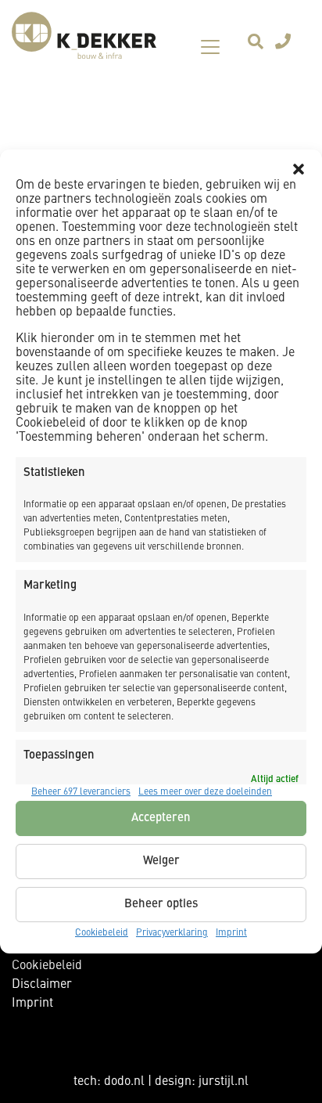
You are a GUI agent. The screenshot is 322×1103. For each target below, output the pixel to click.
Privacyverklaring (172, 933)
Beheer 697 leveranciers (81, 792)
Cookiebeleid (101, 933)
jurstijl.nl (224, 1082)
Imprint (231, 933)
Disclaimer (42, 985)
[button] (298, 169)
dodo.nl (124, 1082)
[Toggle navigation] (210, 47)
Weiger (161, 861)
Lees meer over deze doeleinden (205, 792)
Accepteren (161, 818)
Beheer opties (161, 904)
